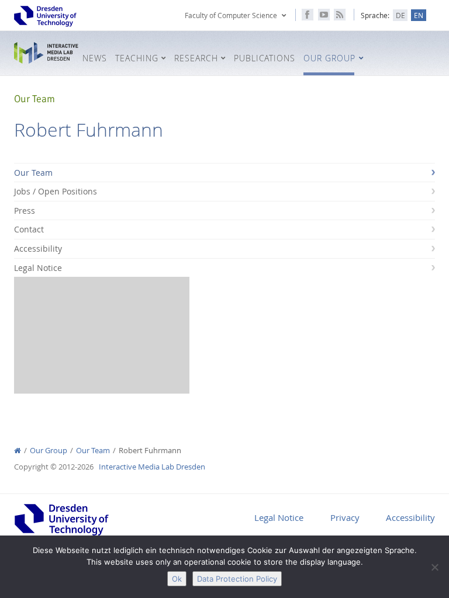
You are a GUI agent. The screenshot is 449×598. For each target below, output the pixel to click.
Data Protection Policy (237, 578)
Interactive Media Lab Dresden (46, 53)
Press (24, 210)
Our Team (33, 172)
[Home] (17, 450)
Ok (177, 578)
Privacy (345, 517)
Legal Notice (38, 267)
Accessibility (38, 248)
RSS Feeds (340, 14)
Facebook (307, 14)
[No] (434, 567)
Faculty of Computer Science (231, 15)
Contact (29, 229)
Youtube (324, 14)
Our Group (48, 451)
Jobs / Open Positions (55, 191)
